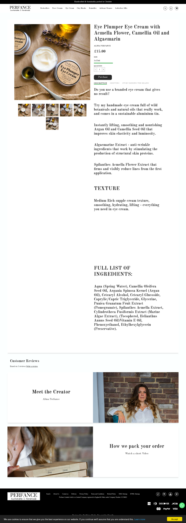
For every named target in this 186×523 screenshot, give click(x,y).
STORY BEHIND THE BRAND (135, 83)
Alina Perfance (102, 46)
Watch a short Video (136, 453)
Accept (174, 519)
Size (95, 57)
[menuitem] (45, 8)
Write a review (32, 366)
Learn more (139, 519)
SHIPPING (114, 83)
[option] (52, 62)
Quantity (98, 66)
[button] (103, 77)
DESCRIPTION (100, 83)
